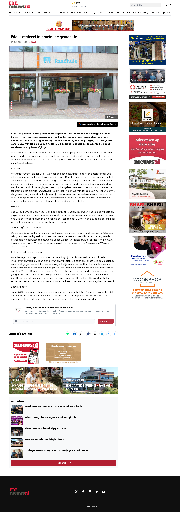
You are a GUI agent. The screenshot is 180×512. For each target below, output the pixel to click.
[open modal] (169, 4)
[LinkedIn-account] (96, 491)
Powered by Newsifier (90, 506)
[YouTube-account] (103, 491)
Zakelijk (102, 12)
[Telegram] (101, 333)
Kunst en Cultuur (79, 12)
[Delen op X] (95, 333)
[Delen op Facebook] (88, 333)
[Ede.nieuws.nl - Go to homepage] (20, 492)
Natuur (120, 12)
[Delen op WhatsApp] (67, 333)
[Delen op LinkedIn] (74, 333)
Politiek (46, 12)
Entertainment (60, 12)
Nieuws (17, 12)
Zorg (92, 12)
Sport (111, 12)
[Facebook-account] (83, 491)
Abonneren (105, 321)
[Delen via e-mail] (115, 333)
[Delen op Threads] (81, 333)
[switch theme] (165, 5)
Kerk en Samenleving (137, 12)
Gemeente (29, 12)
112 (38, 12)
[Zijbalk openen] (10, 12)
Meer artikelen (63, 463)
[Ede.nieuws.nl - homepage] (20, 4)
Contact (155, 12)
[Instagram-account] (90, 491)
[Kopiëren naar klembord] (108, 333)
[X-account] (76, 491)
